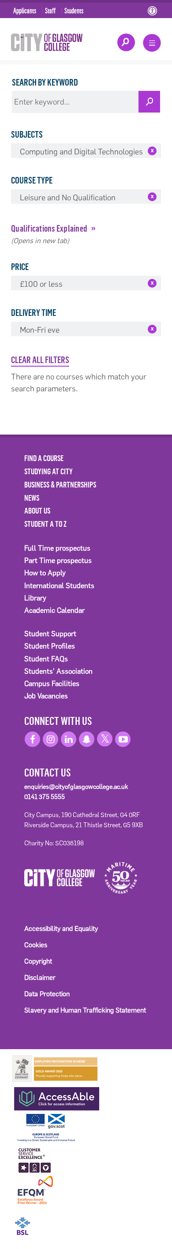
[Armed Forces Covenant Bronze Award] (55, 1068)
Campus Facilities (51, 683)
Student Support (50, 634)
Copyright (38, 961)
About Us (37, 510)
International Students (59, 585)
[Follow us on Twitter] (104, 738)
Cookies (35, 945)
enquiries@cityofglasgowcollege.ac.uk (76, 787)
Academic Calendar (54, 610)
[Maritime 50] (117, 877)
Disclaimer (40, 977)
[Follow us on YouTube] (123, 739)
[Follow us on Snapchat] (86, 739)
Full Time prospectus (57, 548)
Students (73, 10)
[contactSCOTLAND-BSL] (55, 1220)
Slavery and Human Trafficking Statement (85, 1010)
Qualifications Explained (49, 228)
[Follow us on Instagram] (50, 739)
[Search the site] (126, 42)
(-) (152, 150)
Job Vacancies (46, 696)
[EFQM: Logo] (35, 1190)
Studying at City (48, 471)
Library (35, 598)
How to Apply (45, 573)
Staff (50, 10)
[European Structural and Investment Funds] (55, 1126)
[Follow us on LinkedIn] (68, 739)
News (31, 498)
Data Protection (47, 994)
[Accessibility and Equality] (153, 12)
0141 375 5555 (44, 797)
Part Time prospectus (58, 560)
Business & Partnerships (60, 484)
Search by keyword (45, 82)
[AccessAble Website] (55, 1096)
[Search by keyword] (149, 102)
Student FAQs (46, 659)
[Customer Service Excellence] (35, 1159)
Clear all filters (40, 359)
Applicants (24, 10)
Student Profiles (49, 646)
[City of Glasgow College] (46, 42)
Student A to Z (45, 524)
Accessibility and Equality (61, 928)
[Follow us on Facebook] (32, 739)
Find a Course (44, 458)
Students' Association (58, 671)
